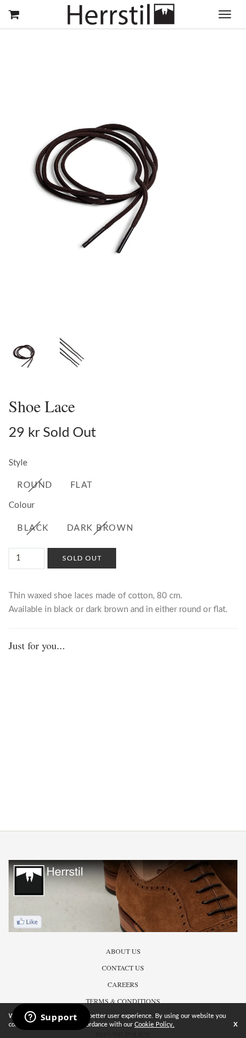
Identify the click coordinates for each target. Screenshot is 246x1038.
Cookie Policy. (154, 1024)
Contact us (123, 967)
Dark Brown (100, 528)
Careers (123, 984)
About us (123, 951)
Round (35, 485)
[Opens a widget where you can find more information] (50, 1018)
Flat (81, 485)
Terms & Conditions (123, 1000)
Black (33, 528)
